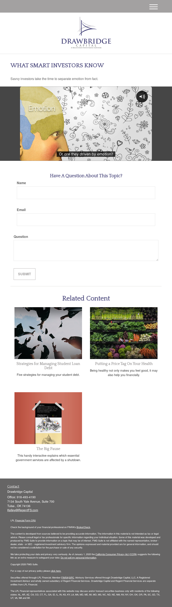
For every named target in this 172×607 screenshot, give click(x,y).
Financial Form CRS (25, 520)
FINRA (64, 577)
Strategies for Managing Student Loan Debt (48, 366)
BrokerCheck (83, 527)
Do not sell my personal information (78, 557)
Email (21, 209)
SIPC (71, 577)
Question (21, 236)
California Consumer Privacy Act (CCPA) (116, 554)
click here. (56, 570)
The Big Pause (48, 449)
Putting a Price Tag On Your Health (124, 364)
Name (21, 183)
